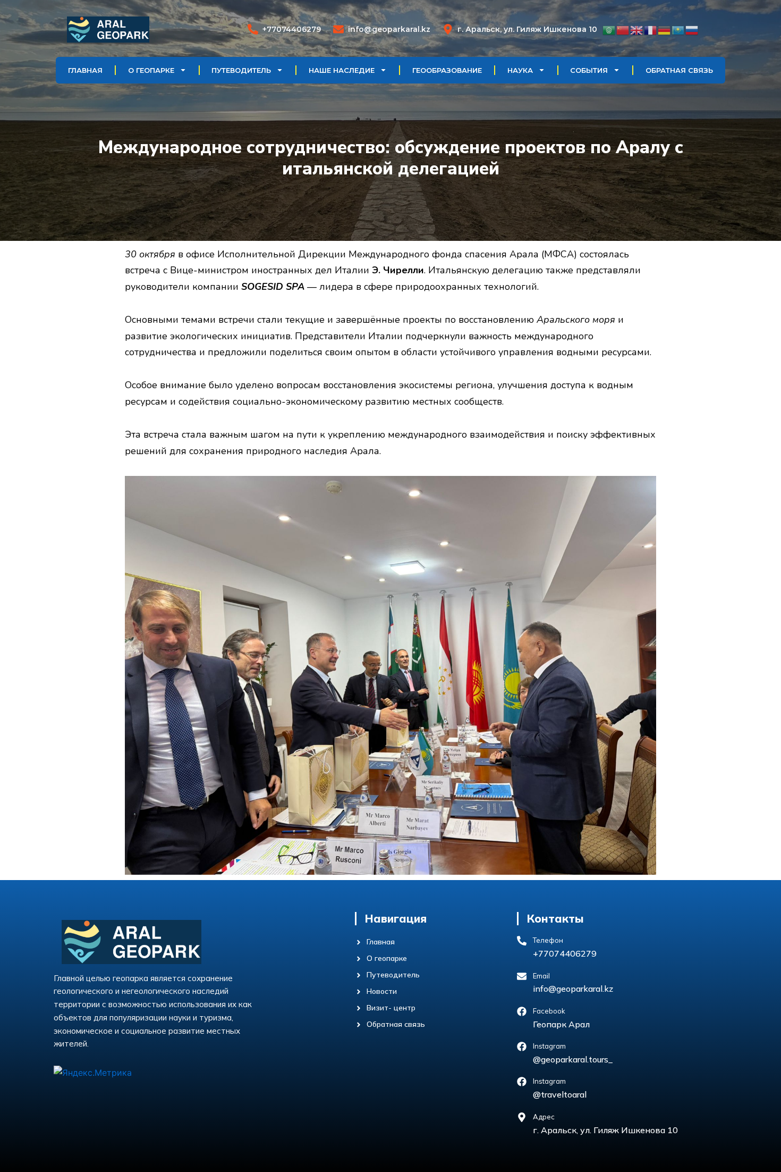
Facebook (549, 1011)
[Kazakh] (678, 29)
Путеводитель (241, 70)
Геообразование (447, 70)
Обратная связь (679, 70)
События (589, 70)
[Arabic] (609, 29)
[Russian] (692, 29)
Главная (85, 70)
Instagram (549, 1046)
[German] (665, 29)
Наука (520, 70)
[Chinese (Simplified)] (623, 29)
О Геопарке (151, 70)
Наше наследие (342, 70)
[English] (637, 29)
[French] (651, 29)
